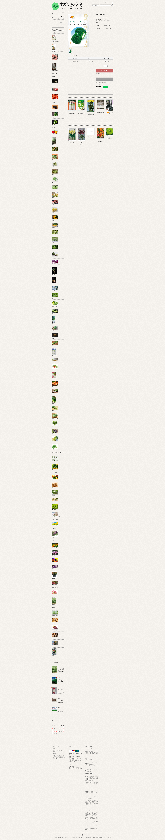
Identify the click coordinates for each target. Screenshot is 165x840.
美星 (79, 112)
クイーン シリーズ (110, 137)
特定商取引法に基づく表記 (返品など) (102, 73)
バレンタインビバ (81, 142)
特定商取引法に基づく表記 (100, 837)
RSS (106, 837)
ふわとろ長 (111, 112)
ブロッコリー (73, 11)
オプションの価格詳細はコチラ (73, 55)
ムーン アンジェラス (73, 142)
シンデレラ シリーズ (101, 140)
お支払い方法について (82, 837)
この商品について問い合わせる (105, 79)
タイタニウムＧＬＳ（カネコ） (94, 136)
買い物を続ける (100, 84)
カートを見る (110, 2)
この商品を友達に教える (101, 82)
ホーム (55, 837)
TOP (69, 11)
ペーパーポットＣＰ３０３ (102, 110)
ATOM (109, 837)
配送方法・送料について (90, 837)
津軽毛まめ (90, 113)
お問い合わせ (66, 837)
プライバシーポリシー (73, 837)
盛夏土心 (70, 112)
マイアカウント (101, 2)
